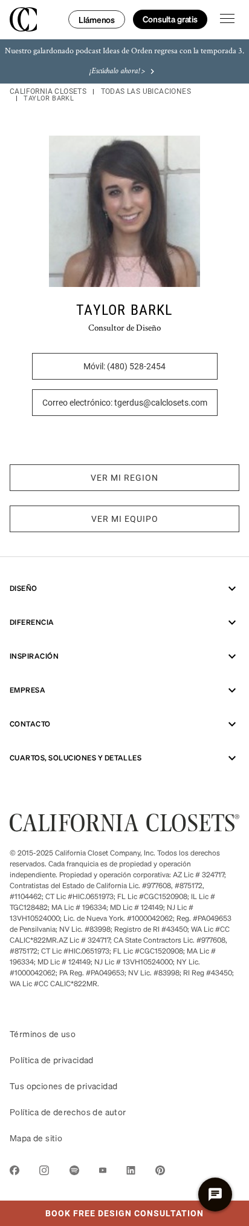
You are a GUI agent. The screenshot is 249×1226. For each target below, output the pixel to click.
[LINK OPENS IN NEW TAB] (14, 1172)
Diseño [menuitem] (23, 588)
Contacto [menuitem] (30, 723)
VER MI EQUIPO (124, 519)
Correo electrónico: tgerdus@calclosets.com (124, 402)
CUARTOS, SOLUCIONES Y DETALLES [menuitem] (75, 757)
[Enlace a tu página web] (124, 828)
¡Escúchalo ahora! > (117, 71)
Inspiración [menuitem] (34, 656)
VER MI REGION (124, 478)
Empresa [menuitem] (27, 689)
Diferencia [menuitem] (32, 622)
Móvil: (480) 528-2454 (124, 366)
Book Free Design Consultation (102, 1209)
